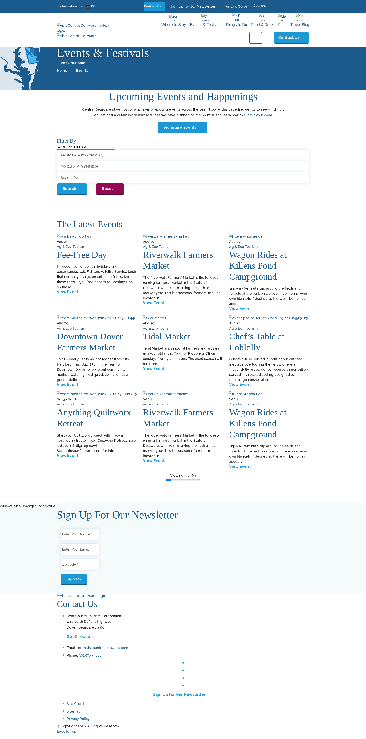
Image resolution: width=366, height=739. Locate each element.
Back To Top (66, 731)
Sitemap (73, 711)
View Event (67, 292)
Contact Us (153, 6)
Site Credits (76, 704)
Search (69, 188)
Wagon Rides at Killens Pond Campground (258, 266)
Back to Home (73, 63)
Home (62, 71)
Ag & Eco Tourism (71, 247)
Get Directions (81, 636)
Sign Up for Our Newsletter (192, 6)
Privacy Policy (78, 719)
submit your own (257, 115)
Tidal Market (166, 336)
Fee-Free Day (82, 255)
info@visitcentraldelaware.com (102, 648)
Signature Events (180, 127)
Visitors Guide (235, 6)
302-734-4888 (90, 655)
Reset (107, 188)
